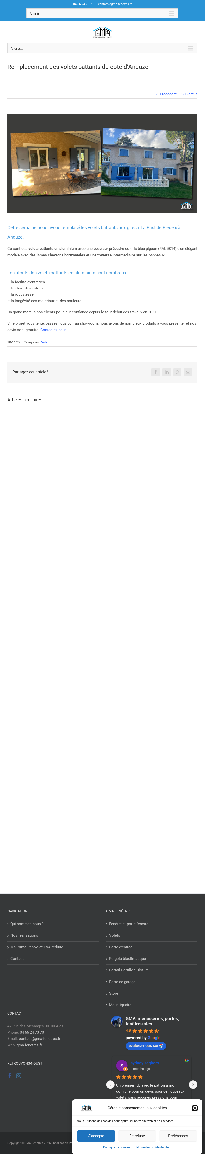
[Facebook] (10, 1075)
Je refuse (137, 1136)
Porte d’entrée (120, 947)
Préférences (178, 1136)
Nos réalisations (24, 935)
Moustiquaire (120, 1005)
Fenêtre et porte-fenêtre (128, 924)
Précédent (168, 94)
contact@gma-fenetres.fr (115, 4)
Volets (114, 935)
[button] (195, 1108)
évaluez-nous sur (143, 1045)
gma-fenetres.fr (29, 1045)
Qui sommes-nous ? (27, 924)
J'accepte (96, 1136)
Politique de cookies (116, 1147)
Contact (17, 958)
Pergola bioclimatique (127, 958)
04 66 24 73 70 (32, 1032)
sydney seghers (145, 1063)
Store (113, 993)
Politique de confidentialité (151, 1147)
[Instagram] (18, 1075)
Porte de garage (122, 982)
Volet (44, 342)
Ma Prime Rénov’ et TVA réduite (36, 947)
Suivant (188, 94)
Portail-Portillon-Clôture (129, 970)
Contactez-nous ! (54, 330)
